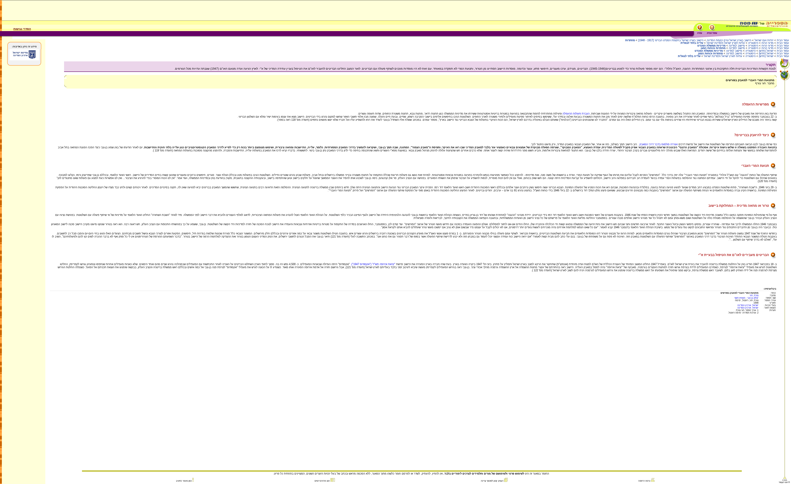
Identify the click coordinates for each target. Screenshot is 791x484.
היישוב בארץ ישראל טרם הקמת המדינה (729, 40)
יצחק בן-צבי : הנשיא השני (746, 298)
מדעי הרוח (767, 42)
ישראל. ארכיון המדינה (747, 305)
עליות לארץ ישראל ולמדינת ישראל (726, 42)
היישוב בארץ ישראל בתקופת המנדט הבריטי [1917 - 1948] (670, 40)
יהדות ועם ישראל (764, 40)
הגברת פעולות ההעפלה (576, 113)
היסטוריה (753, 42)
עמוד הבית (783, 40)
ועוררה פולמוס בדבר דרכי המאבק (658, 144)
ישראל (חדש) (766, 50)
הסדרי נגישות (22, 28)
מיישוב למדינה (737, 45)
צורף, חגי (754, 295)
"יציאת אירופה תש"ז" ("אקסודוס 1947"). (373, 264)
